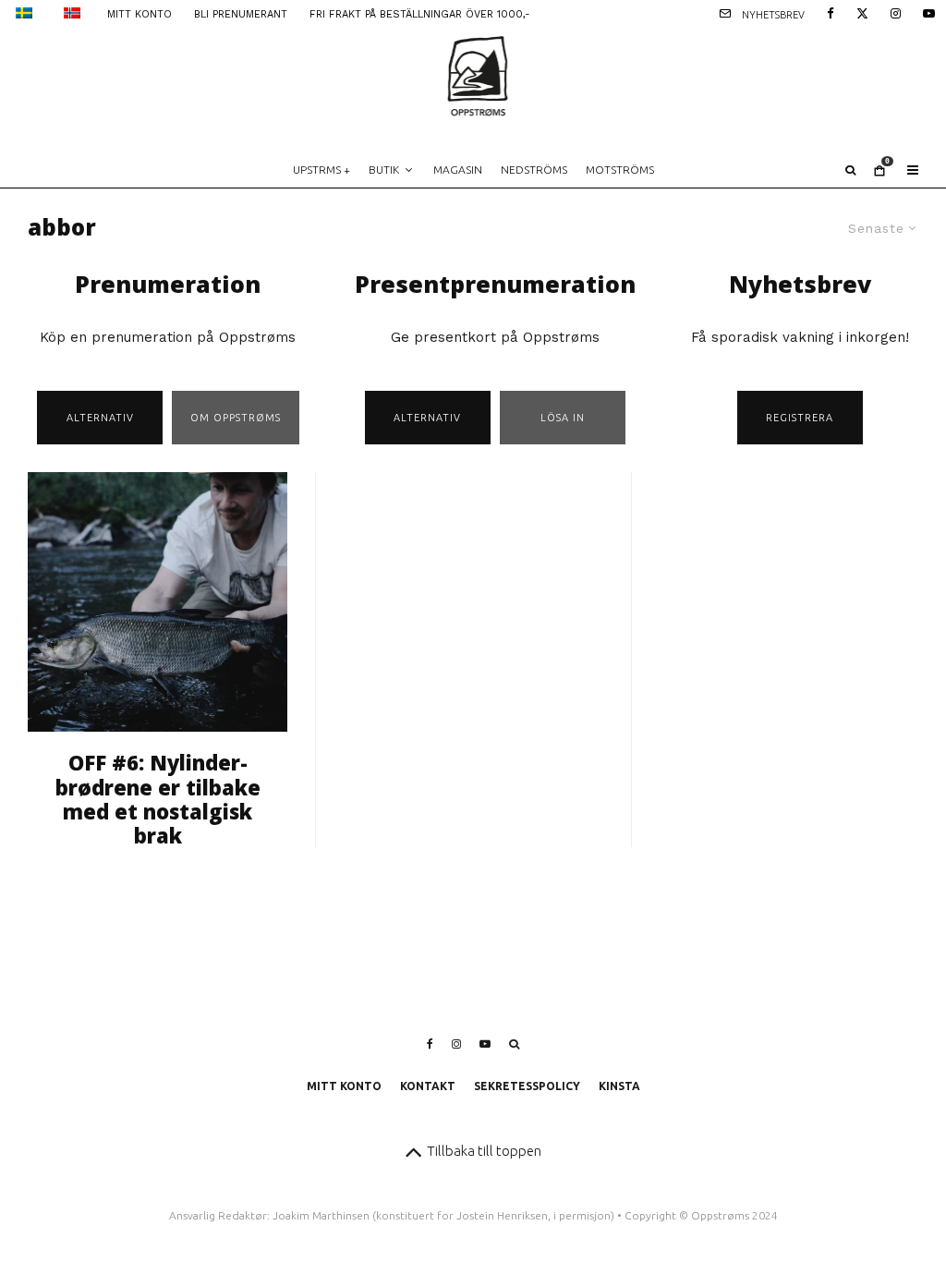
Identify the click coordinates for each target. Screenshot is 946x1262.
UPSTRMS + (321, 170)
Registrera (799, 417)
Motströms (620, 170)
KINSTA (619, 1086)
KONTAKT (427, 1086)
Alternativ (100, 417)
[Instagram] (895, 12)
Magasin (457, 170)
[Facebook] (830, 12)
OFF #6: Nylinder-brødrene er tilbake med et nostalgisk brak (158, 799)
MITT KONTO (139, 14)
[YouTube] (929, 12)
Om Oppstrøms (235, 417)
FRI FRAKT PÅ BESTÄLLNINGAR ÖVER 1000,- (419, 14)
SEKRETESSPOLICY (527, 1086)
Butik (384, 170)
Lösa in (562, 417)
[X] (862, 12)
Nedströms (534, 170)
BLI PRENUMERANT (240, 14)
